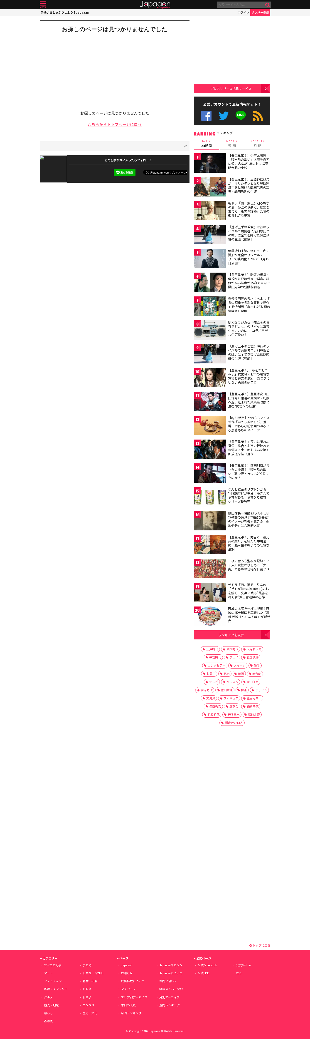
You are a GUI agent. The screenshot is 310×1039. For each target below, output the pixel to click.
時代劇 (256, 673)
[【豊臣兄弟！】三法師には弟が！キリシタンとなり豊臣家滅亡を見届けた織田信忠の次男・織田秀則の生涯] (210, 187)
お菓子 (211, 673)
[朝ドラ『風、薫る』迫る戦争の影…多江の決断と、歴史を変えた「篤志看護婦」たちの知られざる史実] (210, 211)
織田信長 (252, 682)
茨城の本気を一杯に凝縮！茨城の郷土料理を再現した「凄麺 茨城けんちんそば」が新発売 (249, 614)
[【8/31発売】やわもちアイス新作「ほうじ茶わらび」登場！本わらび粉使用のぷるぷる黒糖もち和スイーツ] (210, 426)
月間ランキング (131, 1013)
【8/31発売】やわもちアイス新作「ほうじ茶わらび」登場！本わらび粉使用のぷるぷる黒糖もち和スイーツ (249, 423)
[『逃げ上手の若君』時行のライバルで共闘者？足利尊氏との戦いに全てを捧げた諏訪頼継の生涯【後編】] (210, 354)
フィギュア (231, 698)
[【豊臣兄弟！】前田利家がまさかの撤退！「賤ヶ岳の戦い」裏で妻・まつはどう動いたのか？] (210, 473)
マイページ (128, 989)
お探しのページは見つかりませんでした (114, 29)
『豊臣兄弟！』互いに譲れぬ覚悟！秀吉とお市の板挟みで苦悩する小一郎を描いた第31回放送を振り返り (249, 447)
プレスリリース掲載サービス (230, 88)
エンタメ (88, 1005)
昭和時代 (213, 714)
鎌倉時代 (252, 706)
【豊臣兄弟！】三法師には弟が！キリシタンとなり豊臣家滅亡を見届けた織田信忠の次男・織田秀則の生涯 (248, 185)
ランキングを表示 (231, 634)
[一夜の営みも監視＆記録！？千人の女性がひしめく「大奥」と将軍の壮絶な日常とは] (210, 569)
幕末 (227, 673)
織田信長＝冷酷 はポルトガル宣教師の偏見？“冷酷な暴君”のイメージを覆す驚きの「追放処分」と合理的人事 (249, 519)
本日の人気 (128, 1005)
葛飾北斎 (254, 714)
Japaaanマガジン (170, 965)
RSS (258, 116)
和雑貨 (87, 989)
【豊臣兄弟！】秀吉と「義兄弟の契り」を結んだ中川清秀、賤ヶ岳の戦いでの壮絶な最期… (248, 543)
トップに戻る (261, 945)
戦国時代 (232, 649)
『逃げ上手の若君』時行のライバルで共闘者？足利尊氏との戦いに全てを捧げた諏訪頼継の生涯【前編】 (248, 232)
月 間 (258, 144)
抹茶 (244, 690)
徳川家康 (227, 690)
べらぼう (232, 682)
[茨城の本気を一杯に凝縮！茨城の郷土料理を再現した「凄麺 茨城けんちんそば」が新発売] (210, 616)
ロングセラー (216, 665)
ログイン (243, 12)
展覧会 (233, 706)
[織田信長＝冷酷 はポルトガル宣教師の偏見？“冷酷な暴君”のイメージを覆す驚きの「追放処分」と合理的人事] (210, 521)
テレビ (213, 682)
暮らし (48, 1013)
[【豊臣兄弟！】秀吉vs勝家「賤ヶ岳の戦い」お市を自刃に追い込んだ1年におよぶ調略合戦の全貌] (210, 163)
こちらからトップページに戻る (115, 124)
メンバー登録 (260, 12)
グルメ (48, 997)
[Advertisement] (77, 70)
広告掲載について (133, 981)
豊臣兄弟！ (254, 698)
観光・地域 (51, 1005)
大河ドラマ (254, 649)
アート (48, 973)
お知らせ (127, 973)
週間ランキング (169, 1005)
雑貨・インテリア (56, 989)
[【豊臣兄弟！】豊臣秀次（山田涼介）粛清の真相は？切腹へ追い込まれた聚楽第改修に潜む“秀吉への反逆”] (210, 402)
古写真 (48, 1021)
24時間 (206, 144)
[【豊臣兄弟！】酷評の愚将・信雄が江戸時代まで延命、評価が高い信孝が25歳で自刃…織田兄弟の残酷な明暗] (210, 283)
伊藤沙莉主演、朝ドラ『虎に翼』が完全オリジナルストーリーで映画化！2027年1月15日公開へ (248, 256)
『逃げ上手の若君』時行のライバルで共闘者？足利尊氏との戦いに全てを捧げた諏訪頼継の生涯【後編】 (248, 352)
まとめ (87, 965)
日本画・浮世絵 (93, 973)
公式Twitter (223, 116)
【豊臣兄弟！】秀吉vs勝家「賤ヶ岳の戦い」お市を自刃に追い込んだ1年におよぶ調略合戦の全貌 (248, 161)
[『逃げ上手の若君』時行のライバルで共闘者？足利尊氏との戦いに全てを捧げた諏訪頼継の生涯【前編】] (210, 235)
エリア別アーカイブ (134, 997)
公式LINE (241, 116)
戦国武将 (252, 657)
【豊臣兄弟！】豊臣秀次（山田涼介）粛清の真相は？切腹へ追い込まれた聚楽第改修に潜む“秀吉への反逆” (248, 399)
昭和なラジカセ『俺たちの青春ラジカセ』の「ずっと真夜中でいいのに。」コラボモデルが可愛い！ (248, 328)
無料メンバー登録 (171, 989)
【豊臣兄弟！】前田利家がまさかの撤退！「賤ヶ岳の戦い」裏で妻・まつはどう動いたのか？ (248, 471)
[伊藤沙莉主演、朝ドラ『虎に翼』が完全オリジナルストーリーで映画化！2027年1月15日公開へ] (210, 259)
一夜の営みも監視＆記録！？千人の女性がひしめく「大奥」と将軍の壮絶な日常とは (248, 564)
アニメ (233, 657)
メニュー (43, 4)
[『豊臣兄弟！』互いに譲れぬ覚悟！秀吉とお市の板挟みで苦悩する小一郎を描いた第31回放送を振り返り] (210, 450)
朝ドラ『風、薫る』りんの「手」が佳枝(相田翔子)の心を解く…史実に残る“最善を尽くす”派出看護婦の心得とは (248, 592)
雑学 (257, 665)
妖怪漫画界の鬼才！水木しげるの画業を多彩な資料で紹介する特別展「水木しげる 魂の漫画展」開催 (249, 304)
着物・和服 (90, 981)
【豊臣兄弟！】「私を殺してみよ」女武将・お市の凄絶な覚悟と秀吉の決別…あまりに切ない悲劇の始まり (249, 376)
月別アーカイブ (169, 997)
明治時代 (206, 690)
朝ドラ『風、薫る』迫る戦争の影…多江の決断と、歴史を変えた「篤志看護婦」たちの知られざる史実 (248, 209)
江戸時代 (212, 649)
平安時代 (215, 657)
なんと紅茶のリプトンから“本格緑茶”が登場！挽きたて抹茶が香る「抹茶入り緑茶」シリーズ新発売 (248, 495)
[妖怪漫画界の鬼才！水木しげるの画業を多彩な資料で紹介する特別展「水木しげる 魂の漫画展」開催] (210, 306)
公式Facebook (206, 116)
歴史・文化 (90, 1013)
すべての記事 (52, 965)
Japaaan (155, 5)
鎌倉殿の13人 (234, 723)
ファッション (53, 981)
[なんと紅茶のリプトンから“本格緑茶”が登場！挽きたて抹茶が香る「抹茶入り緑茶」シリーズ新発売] (210, 497)
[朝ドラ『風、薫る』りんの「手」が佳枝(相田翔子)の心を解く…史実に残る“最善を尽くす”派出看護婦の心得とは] (210, 593)
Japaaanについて (170, 973)
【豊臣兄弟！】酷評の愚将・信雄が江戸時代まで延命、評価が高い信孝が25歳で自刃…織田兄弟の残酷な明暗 (249, 280)
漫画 (241, 673)
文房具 (210, 698)
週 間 (232, 144)
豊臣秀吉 (215, 706)
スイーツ (240, 665)
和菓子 (87, 997)
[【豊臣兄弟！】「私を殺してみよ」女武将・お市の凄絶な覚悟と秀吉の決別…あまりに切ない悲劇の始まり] (210, 378)
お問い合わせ (168, 981)
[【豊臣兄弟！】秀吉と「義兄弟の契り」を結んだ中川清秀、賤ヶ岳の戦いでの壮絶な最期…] (210, 545)
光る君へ (234, 714)
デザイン (261, 690)
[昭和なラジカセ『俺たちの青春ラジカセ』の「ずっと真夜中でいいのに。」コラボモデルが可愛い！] (210, 330)
